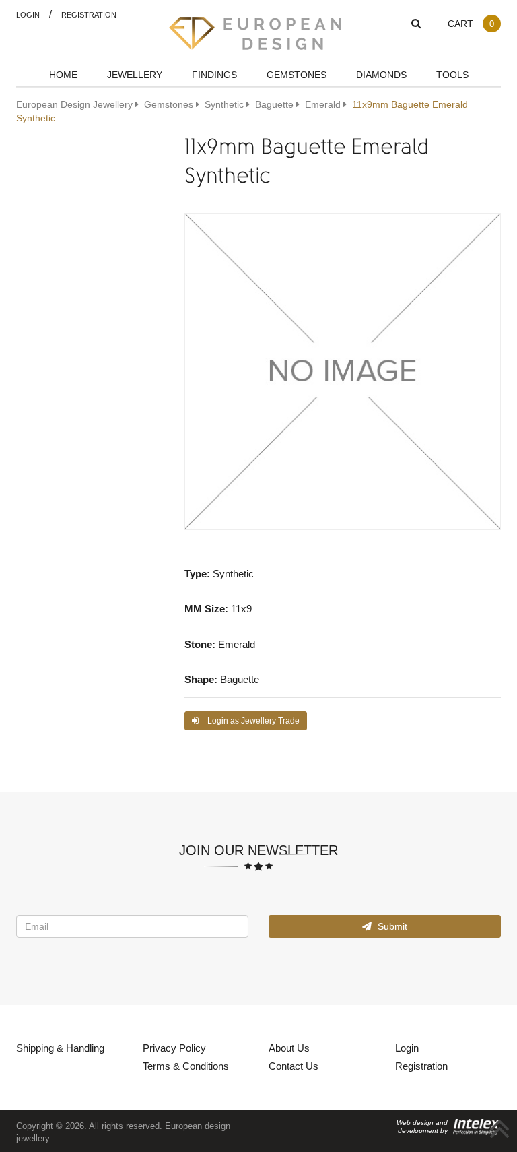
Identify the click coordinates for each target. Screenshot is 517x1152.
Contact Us (293, 1066)
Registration (88, 14)
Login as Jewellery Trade (252, 720)
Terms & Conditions (186, 1066)
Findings (214, 74)
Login (28, 14)
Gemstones (296, 74)
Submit (391, 926)
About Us (289, 1047)
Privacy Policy (174, 1047)
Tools (452, 74)
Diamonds (381, 74)
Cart (471, 23)
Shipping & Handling (60, 1047)
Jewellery (134, 74)
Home (63, 74)
